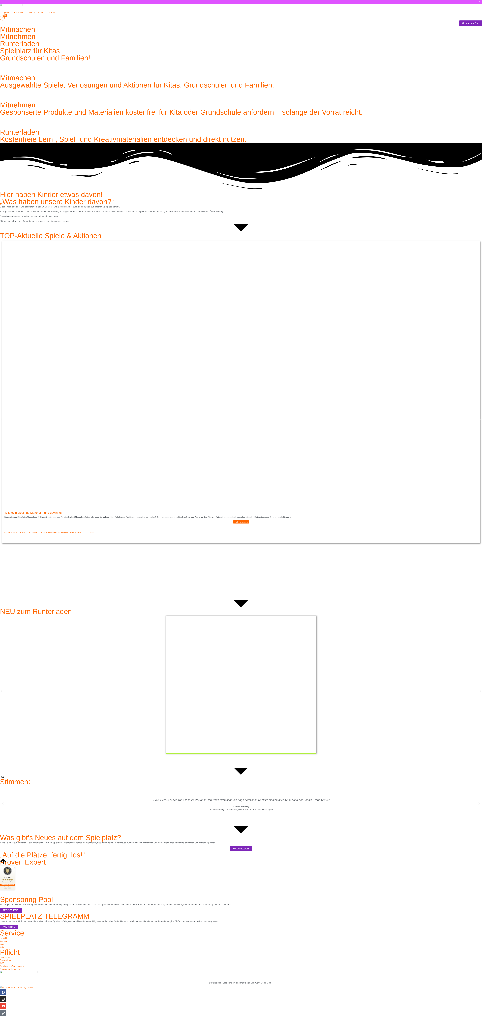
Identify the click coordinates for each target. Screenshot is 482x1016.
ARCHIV (52, 13)
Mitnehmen (18, 36)
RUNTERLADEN (35, 13)
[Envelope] (3, 1006)
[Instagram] (3, 999)
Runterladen (19, 44)
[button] (1, 419)
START (6, 13)
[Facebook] (3, 992)
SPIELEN (18, 13)
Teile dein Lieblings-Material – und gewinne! (33, 512)
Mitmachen (17, 29)
